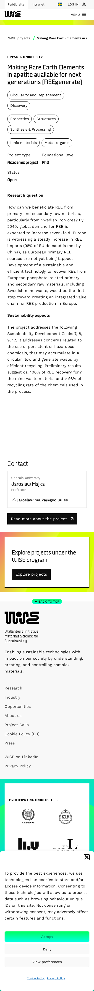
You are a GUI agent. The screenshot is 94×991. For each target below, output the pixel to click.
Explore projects (31, 574)
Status (13, 172)
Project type (19, 155)
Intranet (38, 4)
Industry (12, 697)
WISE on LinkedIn (22, 757)
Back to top (48, 601)
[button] (86, 857)
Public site (16, 4)
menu (75, 14)
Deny (47, 949)
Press (10, 743)
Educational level (58, 155)
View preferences (47, 962)
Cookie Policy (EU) (22, 734)
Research (13, 688)
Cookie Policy (35, 978)
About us (13, 715)
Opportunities (18, 706)
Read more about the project (39, 518)
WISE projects (19, 38)
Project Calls (17, 724)
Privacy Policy (56, 978)
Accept (47, 937)
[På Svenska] (60, 4)
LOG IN (73, 4)
